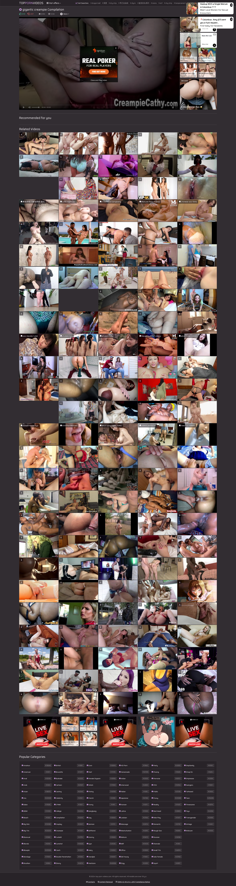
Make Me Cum (207, 36)
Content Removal (106, 881)
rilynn (133, 3)
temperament (180, 3)
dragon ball (95, 3)
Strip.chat (205, 28)
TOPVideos (31, 3)
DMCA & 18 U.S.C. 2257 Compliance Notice (133, 881)
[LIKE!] (20, 14)
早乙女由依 (123, 3)
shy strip (113, 3)
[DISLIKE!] (29, 14)
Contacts (91, 881)
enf (160, 3)
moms (154, 3)
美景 (105, 3)
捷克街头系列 (143, 3)
